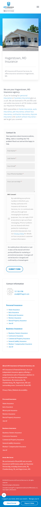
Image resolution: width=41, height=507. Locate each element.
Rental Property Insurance (18, 321)
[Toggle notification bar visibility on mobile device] (4, 495)
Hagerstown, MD (24, 469)
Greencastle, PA (23, 467)
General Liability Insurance (17, 341)
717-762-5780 (18, 291)
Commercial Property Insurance (19, 339)
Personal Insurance (14, 305)
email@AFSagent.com (21, 294)
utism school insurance (26, 116)
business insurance (22, 98)
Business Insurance (14, 328)
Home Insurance (14, 310)
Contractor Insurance (16, 336)
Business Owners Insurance (18, 333)
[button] (38, 7)
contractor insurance (21, 114)
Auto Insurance (14, 312)
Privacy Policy (19, 233)
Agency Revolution (14, 485)
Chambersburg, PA (9, 469)
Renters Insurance (15, 318)
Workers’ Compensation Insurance (20, 344)
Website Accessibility (20, 390)
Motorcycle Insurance (16, 315)
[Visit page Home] (8, 6)
